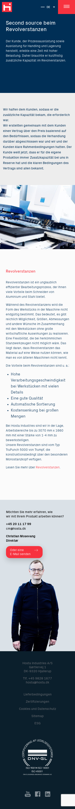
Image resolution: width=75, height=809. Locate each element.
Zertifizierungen (37, 701)
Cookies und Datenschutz (37, 708)
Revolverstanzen (48, 467)
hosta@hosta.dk (37, 682)
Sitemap (37, 716)
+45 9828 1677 (40, 678)
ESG (37, 723)
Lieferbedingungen (38, 694)
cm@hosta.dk (16, 528)
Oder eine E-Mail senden (20, 552)
